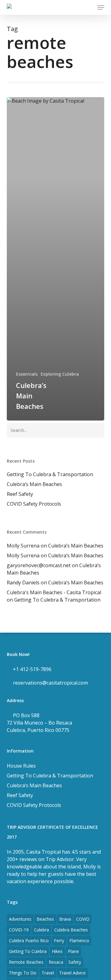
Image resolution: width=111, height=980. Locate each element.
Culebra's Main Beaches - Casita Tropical (54, 592)
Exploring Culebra (60, 374)
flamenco (79, 940)
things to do (22, 973)
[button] (100, 7)
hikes (57, 951)
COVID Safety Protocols (34, 503)
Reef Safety (20, 494)
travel (48, 973)
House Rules (21, 765)
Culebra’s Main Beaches (34, 484)
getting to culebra (28, 951)
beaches (45, 919)
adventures (20, 919)
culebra (41, 930)
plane (73, 951)
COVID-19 (19, 930)
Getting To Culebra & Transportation (50, 474)
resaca (56, 962)
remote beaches (26, 962)
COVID (82, 919)
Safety (74, 962)
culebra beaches (71, 930)
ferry (59, 940)
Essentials (27, 374)
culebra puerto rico (29, 940)
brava (65, 919)
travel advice (72, 973)
